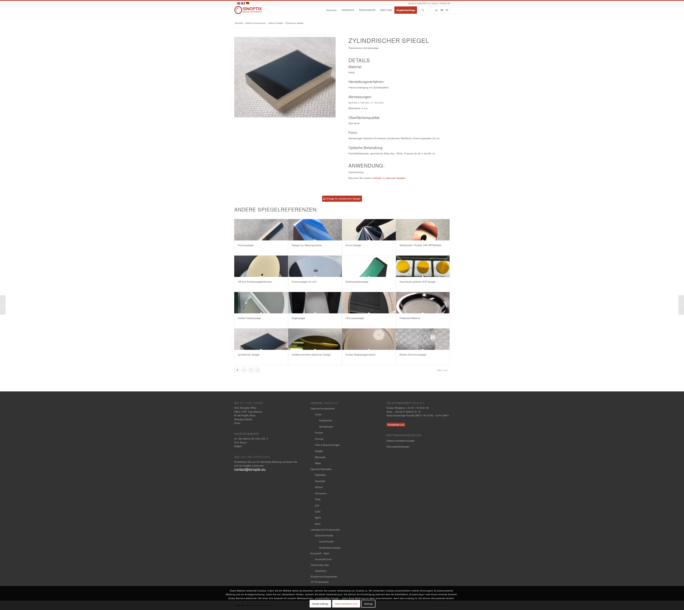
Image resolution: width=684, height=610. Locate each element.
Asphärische (325, 420)
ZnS (317, 505)
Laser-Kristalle (326, 541)
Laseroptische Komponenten (325, 529)
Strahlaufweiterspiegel (357, 281)
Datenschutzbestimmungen (401, 440)
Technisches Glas (319, 565)
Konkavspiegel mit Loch (304, 281)
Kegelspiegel (298, 318)
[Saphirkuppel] (681, 305)
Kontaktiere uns (396, 424)
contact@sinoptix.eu (250, 469)
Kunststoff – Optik (319, 553)
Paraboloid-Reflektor (410, 318)
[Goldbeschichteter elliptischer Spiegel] (315, 339)
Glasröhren (320, 570)
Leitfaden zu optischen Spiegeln (388, 178)
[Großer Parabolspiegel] (261, 302)
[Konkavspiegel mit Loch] (315, 266)
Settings (368, 603)
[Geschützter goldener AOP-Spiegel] (423, 266)
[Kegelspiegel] (315, 302)
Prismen (319, 439)
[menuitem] (331, 10)
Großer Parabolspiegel (249, 318)
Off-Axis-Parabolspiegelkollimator (255, 281)
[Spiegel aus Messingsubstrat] (315, 229)
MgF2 (318, 517)
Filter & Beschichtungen (327, 445)
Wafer (318, 463)
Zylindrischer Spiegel (248, 354)
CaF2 (317, 511)
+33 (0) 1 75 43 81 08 (440, 3)
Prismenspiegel (246, 245)
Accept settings (320, 603)
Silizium (319, 487)
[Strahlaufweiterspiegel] (369, 266)
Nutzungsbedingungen (398, 446)
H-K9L (351, 72)
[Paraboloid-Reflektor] (423, 302)
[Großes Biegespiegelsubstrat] (369, 339)
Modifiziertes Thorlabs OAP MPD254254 (420, 245)
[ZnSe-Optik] (3, 305)
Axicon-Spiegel (353, 245)
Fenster (319, 432)
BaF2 (317, 524)
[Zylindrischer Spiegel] (261, 339)
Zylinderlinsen (326, 426)
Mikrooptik (320, 457)
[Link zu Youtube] (441, 10)
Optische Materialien (321, 469)
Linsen (318, 414)
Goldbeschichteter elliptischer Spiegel (311, 354)
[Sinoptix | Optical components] (248, 10)
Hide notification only (346, 603)
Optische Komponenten (322, 408)
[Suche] (422, 10)
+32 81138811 (442, 415)
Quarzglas (320, 481)
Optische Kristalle (324, 535)
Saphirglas (320, 474)
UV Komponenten (319, 582)
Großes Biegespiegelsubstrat (360, 354)
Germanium (321, 493)
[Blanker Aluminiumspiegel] (423, 339)
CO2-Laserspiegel (355, 318)
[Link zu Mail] (447, 10)
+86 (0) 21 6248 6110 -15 (419, 3)
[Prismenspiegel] (261, 229)
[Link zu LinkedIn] (436, 10)
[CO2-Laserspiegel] (369, 302)
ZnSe (317, 499)
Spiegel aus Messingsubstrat (307, 245)
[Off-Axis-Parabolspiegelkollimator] (261, 266)
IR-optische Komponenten (323, 576)
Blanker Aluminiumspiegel (413, 354)
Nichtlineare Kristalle (329, 547)
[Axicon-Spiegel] (369, 229)
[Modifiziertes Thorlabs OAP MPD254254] (423, 229)
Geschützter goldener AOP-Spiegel (418, 281)
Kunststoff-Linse (323, 559)
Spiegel (319, 451)
